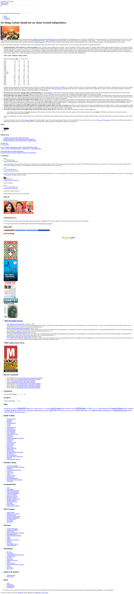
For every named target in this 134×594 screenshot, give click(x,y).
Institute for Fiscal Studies (13, 513)
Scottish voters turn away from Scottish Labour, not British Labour (20, 140)
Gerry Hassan (89, 109)
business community (30, 120)
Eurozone (93, 408)
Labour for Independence (13, 493)
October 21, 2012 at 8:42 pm (11, 188)
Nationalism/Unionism (27, 147)
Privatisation (105, 410)
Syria (14, 412)
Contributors (7, 19)
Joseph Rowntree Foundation (14, 535)
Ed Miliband (80, 408)
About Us (6, 17)
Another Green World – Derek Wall (15, 467)
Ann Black (9, 420)
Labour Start (10, 559)
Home (5, 16)
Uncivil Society (10, 504)
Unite (22, 412)
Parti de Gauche (11, 563)
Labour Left (10, 435)
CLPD (8, 425)
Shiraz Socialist (10, 451)
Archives (6, 401)
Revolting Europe (16, 321)
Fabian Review (10, 428)
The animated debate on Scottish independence (12, 151)
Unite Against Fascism (12, 544)
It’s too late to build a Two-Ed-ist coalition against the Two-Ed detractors (18, 152)
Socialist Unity (10, 453)
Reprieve (9, 541)
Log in (8, 583)
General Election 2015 (104, 408)
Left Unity (9, 471)
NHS (55, 410)
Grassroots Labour (11, 430)
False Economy (10, 512)
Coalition (43, 408)
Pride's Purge (10, 449)
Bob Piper (9, 421)
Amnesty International (12, 528)
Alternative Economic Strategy (10, 408)
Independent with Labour (13, 490)
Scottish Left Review (12, 501)
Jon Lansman (5, 144)
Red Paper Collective (12, 497)
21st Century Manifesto (12, 465)
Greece (125, 408)
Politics (35, 147)
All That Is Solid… (11, 418)
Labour (20, 147)
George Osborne (117, 408)
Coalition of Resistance (12, 530)
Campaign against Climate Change (15, 554)
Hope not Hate (10, 531)
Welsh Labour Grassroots (13, 505)
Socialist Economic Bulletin (13, 516)
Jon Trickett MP (11, 431)
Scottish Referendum (36, 148)
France (96, 408)
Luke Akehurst (10, 444)
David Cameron (56, 408)
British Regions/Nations (11, 147)
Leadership (29, 410)
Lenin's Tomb (10, 472)
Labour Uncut (10, 439)
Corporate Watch (11, 556)
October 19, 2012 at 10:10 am (11, 180)
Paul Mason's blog (11, 515)
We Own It (9, 522)
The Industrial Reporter (12, 478)
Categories (6, 394)
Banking (32, 408)
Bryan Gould (10, 553)
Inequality (130, 408)
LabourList (9, 441)
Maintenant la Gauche (12, 560)
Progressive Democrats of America (15, 564)
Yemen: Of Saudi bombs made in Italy (16, 332)
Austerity (22, 408)
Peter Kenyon (10, 446)
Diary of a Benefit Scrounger (14, 470)
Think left (9, 457)
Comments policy (11, 575)
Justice (8, 537)
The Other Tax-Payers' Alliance (14, 479)
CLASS (9, 424)
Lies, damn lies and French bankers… (16, 324)
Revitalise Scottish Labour (13, 499)
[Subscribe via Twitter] (31, 230)
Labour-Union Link (21, 410)
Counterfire (9, 468)
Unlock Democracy (11, 545)
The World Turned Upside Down (15, 456)
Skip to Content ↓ (5, 2)
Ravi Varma (45, 592)
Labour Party (10, 437)
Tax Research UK (11, 519)
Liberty (8, 538)
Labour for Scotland (12, 494)
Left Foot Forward (11, 442)
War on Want (10, 568)
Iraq (4, 410)
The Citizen (10, 503)
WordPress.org (10, 587)
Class (39, 408)
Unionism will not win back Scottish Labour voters (44, 39)
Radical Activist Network (13, 539)
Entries (10, 584)
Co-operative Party (11, 427)
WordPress (20, 592)
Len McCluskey (46, 410)
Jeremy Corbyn (11, 410)
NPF (58, 410)
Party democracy (82, 410)
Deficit (69, 408)
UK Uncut (9, 542)
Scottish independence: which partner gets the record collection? (19, 139)
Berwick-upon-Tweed (57, 88)
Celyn (8, 487)
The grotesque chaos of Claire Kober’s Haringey (31, 378)
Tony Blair (17, 412)
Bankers (28, 408)
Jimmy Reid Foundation (13, 492)
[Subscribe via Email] (19, 230)
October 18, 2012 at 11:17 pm (11, 171)
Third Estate (10, 481)
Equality (87, 408)
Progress (111, 410)
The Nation (9, 567)
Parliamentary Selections (64, 410)
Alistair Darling (48, 101)
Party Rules (90, 410)
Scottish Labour (26, 148)
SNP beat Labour (39, 42)
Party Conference (73, 410)
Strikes (11, 412)
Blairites (36, 408)
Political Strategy (97, 410)
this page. (72, 590)
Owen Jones (10, 445)
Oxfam (8, 561)
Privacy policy (10, 576)
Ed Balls (73, 408)
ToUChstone (10, 520)
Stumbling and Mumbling (13, 518)
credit (90, 590)
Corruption (48, 408)
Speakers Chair (10, 477)
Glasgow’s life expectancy (104, 120)
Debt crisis (64, 408)
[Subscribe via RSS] (9, 230)
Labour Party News (16, 343)
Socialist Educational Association (15, 452)
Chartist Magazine (11, 423)
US (25, 412)
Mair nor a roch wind (12, 496)
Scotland (7, 148)
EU (90, 408)
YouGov (48, 40)
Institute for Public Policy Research (15, 532)
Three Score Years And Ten (13, 459)
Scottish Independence (15, 148)
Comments (11, 586)
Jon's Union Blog (11, 432)
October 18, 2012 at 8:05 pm (11, 161)
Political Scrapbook (11, 448)
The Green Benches (12, 455)
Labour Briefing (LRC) (12, 434)
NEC (51, 410)
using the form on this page (45, 223)
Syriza (8, 566)
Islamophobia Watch (12, 534)
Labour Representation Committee (15, 438)
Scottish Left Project (12, 500)
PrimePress (37, 592)
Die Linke (9, 557)
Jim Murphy (49, 92)
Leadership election (37, 410)
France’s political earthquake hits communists (18, 328)
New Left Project (11, 475)
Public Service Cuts (120, 410)
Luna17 (9, 474)
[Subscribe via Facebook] (43, 230)
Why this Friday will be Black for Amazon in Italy (19, 336)
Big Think (9, 552)
